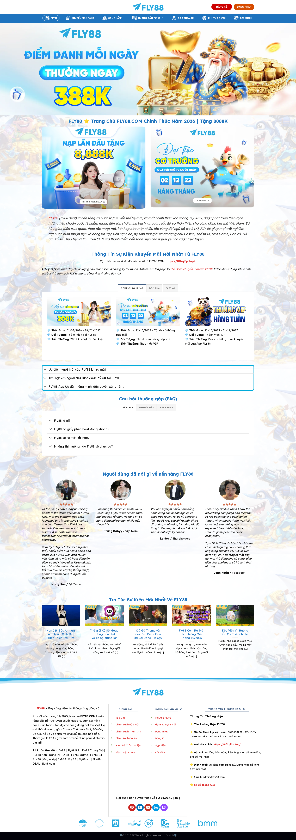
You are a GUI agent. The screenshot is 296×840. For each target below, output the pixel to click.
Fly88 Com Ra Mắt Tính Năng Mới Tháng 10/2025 (191, 634)
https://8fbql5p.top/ (180, 261)
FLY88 (54, 18)
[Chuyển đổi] (45, 369)
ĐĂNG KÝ (221, 6)
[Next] (254, 637)
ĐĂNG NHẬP (244, 6)
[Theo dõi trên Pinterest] (132, 807)
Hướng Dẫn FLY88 (149, 18)
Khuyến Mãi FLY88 (83, 18)
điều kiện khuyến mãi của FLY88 (192, 269)
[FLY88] (148, 7)
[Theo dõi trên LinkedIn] (140, 807)
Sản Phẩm (114, 18)
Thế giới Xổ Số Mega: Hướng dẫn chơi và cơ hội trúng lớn (104, 634)
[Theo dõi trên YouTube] (148, 807)
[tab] (132, 288)
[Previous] (41, 637)
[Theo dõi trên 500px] (156, 807)
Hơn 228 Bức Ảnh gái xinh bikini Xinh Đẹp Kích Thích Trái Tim (61, 634)
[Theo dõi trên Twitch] (164, 807)
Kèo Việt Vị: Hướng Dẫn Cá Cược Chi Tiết (235, 632)
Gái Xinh (246, 18)
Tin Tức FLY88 (217, 18)
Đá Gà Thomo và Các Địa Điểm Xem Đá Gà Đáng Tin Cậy (148, 634)
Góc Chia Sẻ (185, 18)
